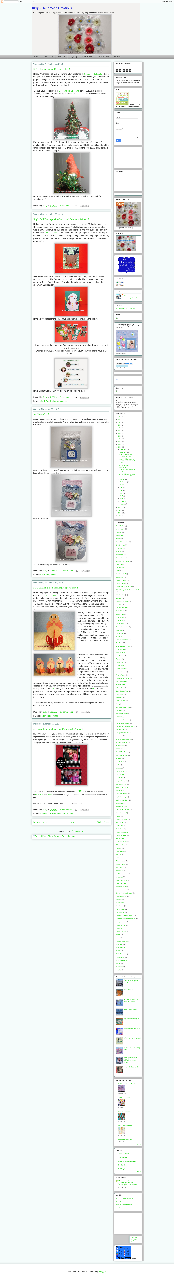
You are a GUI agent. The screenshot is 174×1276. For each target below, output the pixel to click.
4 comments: (66, 810)
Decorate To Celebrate (69, 91)
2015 (120, 441)
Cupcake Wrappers (122, 607)
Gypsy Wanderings (122, 713)
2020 (120, 428)
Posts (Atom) (77, 831)
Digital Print (119, 620)
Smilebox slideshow (122, 874)
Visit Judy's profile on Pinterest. (126, 308)
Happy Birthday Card (122, 732)
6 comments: (66, 205)
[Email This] (81, 206)
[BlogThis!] (83, 206)
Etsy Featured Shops (122, 640)
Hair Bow (119, 716)
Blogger (102, 1271)
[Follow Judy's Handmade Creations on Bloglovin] (124, 364)
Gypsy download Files (123, 707)
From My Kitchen (121, 681)
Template (119, 928)
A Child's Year (120, 526)
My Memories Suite (57, 814)
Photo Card (119, 825)
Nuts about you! (129, 990)
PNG (94, 689)
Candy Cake (120, 567)
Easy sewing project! (130, 1009)
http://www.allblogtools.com (124, 1198)
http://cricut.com (121, 1208)
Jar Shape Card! (41, 414)
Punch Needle (120, 851)
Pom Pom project (121, 835)
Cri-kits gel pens (121, 583)
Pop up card (120, 838)
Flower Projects (121, 668)
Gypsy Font (119, 710)
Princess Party (120, 845)
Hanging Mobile (121, 729)
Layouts (43, 814)
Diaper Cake (120, 614)
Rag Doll (118, 854)
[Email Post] (76, 205)
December (123, 449)
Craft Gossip (122, 1157)
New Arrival (119, 803)
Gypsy (118, 704)
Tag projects (120, 912)
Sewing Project (120, 864)
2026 (120, 417)
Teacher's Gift (120, 925)
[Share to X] (84, 206)
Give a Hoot (119, 694)
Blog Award (119, 548)
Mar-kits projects (121, 784)
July (121, 487)
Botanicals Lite (120, 558)
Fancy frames (120, 652)
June (121, 490)
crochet (118, 604)
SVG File (119, 899)
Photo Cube (119, 829)
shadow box (120, 867)
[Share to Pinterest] (88, 206)
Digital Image (120, 617)
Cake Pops (119, 564)
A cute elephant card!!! (131, 1067)
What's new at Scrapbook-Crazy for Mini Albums (127, 1181)
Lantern (118, 765)
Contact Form (87, 57)
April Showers (120, 535)
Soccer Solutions (121, 880)
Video (118, 938)
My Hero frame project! (131, 1018)
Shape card (51, 575)
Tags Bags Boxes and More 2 (125, 918)
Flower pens (120, 665)
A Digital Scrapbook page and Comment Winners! (58, 728)
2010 (120, 513)
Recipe (118, 858)
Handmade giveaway (122, 723)
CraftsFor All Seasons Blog (127, 1161)
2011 (120, 510)
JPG (53, 689)
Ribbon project (120, 861)
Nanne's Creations (124, 1112)
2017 (120, 436)
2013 (120, 447)
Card (42, 401)
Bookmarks (119, 554)
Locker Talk (119, 777)
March (122, 498)
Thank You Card (121, 931)
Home (36, 57)
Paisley (118, 816)
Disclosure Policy (103, 57)
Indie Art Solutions (121, 742)
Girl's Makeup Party (122, 691)
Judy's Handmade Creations (52, 7)
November (123, 452)
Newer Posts (40, 822)
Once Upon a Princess (123, 809)
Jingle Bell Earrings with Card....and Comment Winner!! (61, 219)
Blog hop (119, 551)
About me (61, 57)
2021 (120, 425)
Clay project (119, 577)
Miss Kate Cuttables (125, 1125)
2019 (120, 430)
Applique (118, 532)
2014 (120, 444)
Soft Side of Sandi (124, 1098)
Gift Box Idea (120, 688)
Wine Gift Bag (120, 947)
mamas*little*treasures (125, 1139)
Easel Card (119, 630)
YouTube (117, 57)
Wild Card (119, 944)
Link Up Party (120, 774)
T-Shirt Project (120, 909)
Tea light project (121, 922)
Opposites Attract (121, 813)
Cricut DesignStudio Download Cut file (128, 590)
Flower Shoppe (121, 672)
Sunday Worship (121, 896)
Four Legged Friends (122, 678)
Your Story (119, 967)
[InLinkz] (117, 318)
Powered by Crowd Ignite (134, 1239)
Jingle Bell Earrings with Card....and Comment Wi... (127, 460)
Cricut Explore (120, 595)
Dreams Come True (122, 627)
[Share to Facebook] (86, 206)
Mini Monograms (121, 793)
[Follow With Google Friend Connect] (120, 285)
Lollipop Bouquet (121, 781)
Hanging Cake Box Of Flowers (125, 726)
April (121, 496)
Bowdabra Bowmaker (122, 561)
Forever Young (120, 675)
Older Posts (103, 822)
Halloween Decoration (123, 720)
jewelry (118, 749)
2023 (120, 419)
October (122, 479)
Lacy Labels (120, 761)
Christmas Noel (121, 574)
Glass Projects (120, 700)
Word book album (121, 960)
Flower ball (119, 659)
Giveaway (119, 697)
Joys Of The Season (122, 752)
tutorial (118, 934)
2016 (120, 439)
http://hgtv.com (120, 1201)
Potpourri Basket (121, 841)
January (122, 504)
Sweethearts (120, 906)
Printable (56, 716)
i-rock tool (119, 736)
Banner (118, 538)
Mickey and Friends (122, 787)
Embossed (119, 633)
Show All (139, 1144)
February (123, 501)
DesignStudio (120, 611)
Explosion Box (120, 649)
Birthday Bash (120, 545)
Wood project (120, 957)
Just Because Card (122, 755)
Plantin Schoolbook (122, 832)
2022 (120, 422)
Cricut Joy (119, 598)
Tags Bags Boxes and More (124, 915)
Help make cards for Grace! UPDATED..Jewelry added (130, 1060)
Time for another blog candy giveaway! (131, 981)
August (122, 485)
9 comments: (66, 397)
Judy (125, 295)
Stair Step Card (121, 883)
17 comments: (66, 712)
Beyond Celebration (122, 542)
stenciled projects (121, 890)
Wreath (118, 963)
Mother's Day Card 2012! (132, 1028)
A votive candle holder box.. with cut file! (131, 1000)
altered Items (120, 529)
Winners (63, 401)
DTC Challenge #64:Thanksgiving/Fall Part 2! (56, 587)
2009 (120, 515)
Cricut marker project (122, 601)
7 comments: (67, 571)
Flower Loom (120, 662)
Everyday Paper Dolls (123, 646)
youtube (118, 970)
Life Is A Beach (120, 771)
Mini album (119, 790)
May (121, 493)
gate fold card (120, 684)
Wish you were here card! (132, 1038)
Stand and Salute (121, 886)
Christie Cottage (123, 1153)
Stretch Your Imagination (124, 893)
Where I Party (48, 57)
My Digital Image (121, 797)
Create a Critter (121, 580)
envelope (119, 636)
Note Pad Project (121, 806)
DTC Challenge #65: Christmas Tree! (51, 68)
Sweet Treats (120, 902)
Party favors (120, 822)
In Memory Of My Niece (123, 739)
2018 (120, 433)
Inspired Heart (120, 745)
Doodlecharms (52, 401)
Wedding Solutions (122, 941)
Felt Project (45, 716)
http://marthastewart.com (124, 1204)
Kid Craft (118, 758)
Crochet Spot (122, 1165)
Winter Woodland (121, 954)
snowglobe (119, 877)
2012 (120, 507)
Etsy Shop (73, 57)
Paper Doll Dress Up (122, 819)
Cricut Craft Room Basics (124, 586)
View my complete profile (130, 298)
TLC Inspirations (123, 1169)
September (123, 482)
